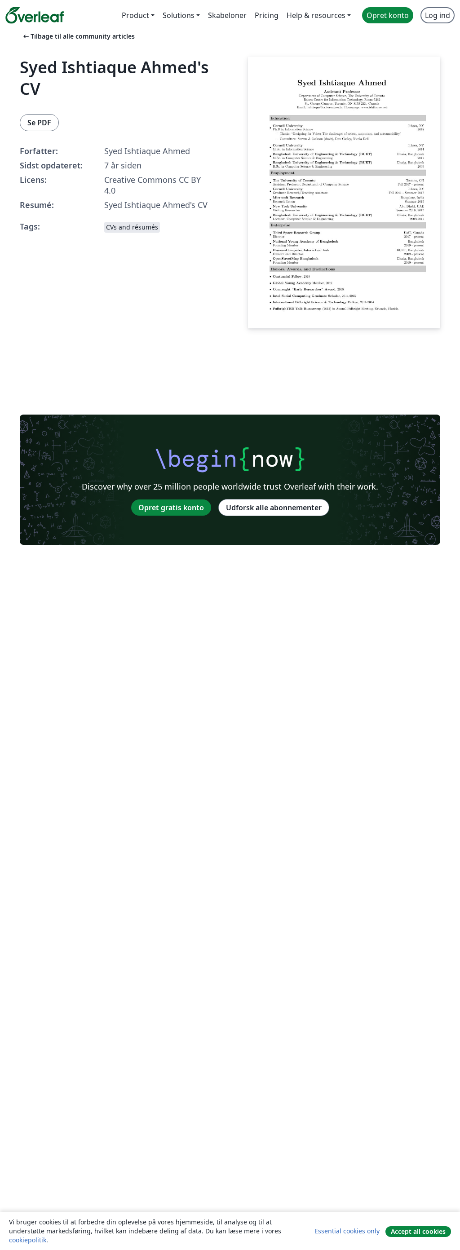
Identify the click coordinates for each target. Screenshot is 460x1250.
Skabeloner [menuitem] (227, 15)
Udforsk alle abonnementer (274, 507)
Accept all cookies (418, 1231)
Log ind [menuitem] (437, 15)
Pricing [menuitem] (267, 15)
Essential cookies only (347, 1231)
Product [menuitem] (135, 15)
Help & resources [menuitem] (316, 15)
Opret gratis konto (171, 507)
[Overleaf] (34, 15)
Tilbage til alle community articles (78, 36)
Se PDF (39, 123)
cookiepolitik (27, 1240)
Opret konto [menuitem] (388, 15)
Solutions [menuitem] (179, 15)
